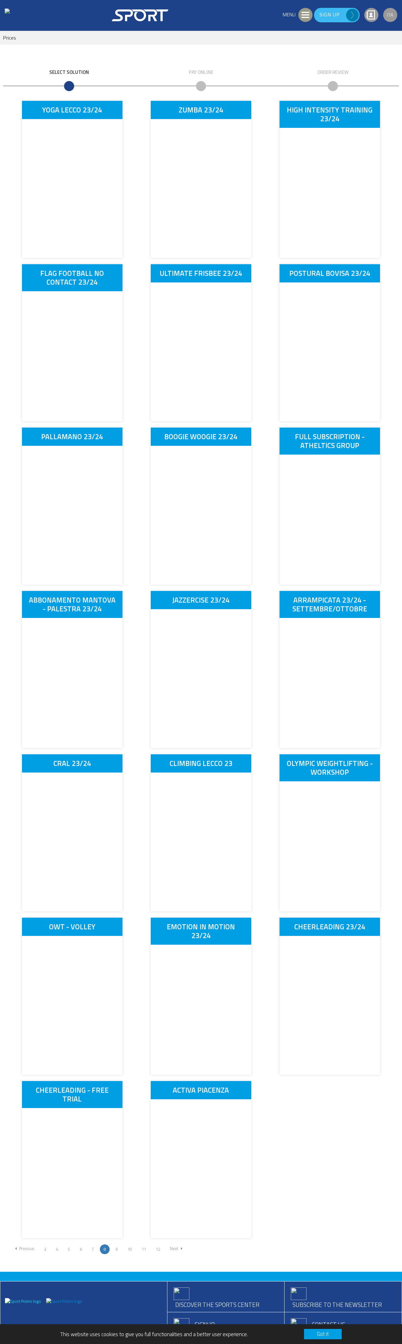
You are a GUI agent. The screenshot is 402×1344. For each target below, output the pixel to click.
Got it (323, 1334)
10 (130, 1249)
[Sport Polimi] (64, 1301)
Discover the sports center (217, 1304)
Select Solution (69, 72)
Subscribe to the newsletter (337, 1304)
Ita (390, 15)
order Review (333, 72)
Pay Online (201, 72)
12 (158, 1249)
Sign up (329, 14)
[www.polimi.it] (23, 1301)
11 (144, 1249)
